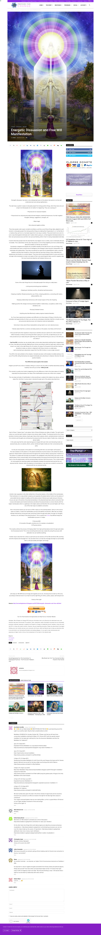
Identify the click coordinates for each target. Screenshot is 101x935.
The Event (48, 5)
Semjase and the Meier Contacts (16, 713)
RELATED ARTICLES (14, 680)
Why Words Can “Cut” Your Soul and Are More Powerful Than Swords (53, 658)
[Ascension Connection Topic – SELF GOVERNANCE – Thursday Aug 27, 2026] (36, 706)
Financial (74, 1)
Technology (68, 1)
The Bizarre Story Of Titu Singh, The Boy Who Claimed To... (78, 321)
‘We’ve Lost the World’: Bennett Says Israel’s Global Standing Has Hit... (78, 261)
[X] (13, 145)
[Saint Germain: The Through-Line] (36, 689)
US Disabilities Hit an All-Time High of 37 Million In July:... (79, 240)
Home (41, 5)
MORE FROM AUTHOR (26, 680)
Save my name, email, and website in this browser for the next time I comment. (29, 916)
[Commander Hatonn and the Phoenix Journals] (55, 706)
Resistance (58, 5)
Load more (78, 420)
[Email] (34, 145)
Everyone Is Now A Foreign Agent (77, 301)
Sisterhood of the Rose (43, 1)
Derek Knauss (69, 303)
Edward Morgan (69, 243)
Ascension (24, 1)
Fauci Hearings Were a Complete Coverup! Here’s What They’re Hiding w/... (83, 363)
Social (75, 5)
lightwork (27, 642)
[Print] (44, 145)
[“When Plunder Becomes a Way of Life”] (79, 273)
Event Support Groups (32, 1)
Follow (89, 152)
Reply (15, 805)
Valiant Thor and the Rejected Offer (55, 695)
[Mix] (54, 145)
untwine (14, 137)
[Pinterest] (17, 145)
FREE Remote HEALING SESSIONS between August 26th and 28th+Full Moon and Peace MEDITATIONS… (16, 697)
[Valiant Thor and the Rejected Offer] (55, 689)
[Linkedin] (27, 145)
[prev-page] (10, 718)
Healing (51, 1)
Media (55, 1)
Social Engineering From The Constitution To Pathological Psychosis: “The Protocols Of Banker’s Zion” (21, 659)
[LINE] (47, 145)
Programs (67, 5)
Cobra (48, 515)
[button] (89, 5)
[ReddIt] (23, 145)
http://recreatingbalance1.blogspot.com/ (27, 670)
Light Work (24, 126)
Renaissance (61, 1)
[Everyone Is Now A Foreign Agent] (79, 293)
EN (90, 1)
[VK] (30, 145)
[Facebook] (10, 145)
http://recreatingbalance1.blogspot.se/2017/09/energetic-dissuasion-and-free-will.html (37, 603)
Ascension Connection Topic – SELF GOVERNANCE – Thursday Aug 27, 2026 (83, 414)
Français (11, 639)
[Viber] (40, 145)
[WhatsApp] (20, 145)
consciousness (21, 642)
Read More (79, 194)
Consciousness (18, 126)
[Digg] (57, 145)
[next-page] (12, 718)
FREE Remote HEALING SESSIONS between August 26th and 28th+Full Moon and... (78, 219)
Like (90, 149)
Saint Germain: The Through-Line (35, 695)
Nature (85, 1)
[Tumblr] (51, 145)
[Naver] (61, 145)
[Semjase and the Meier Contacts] (17, 706)
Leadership (80, 1)
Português (11, 638)
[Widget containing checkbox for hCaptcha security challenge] (20, 921)
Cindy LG (68, 222)
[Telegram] (37, 145)
